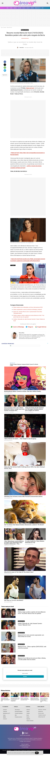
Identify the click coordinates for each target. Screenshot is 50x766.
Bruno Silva (22, 47)
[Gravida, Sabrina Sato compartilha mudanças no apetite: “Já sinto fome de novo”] (5, 695)
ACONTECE (28, 706)
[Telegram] (5, 70)
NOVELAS (16, 706)
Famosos (2, 696)
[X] (5, 64)
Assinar (25, 676)
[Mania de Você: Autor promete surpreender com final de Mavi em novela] (8, 636)
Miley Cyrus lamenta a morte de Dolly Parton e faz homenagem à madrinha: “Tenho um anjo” (44, 700)
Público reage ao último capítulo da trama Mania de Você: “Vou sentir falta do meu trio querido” (28, 316)
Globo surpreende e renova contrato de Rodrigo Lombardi (27, 309)
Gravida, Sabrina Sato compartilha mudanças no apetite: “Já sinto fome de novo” (5, 699)
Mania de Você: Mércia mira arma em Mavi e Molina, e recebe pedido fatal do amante (32, 658)
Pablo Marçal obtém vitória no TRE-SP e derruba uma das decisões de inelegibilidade (15, 699)
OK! (37, 752)
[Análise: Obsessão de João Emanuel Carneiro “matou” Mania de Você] (8, 624)
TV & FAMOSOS (5, 706)
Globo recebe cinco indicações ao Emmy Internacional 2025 (28, 307)
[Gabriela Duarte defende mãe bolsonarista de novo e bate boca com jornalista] (34, 695)
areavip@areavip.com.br (25, 745)
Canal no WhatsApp (18, 327)
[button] (43, 3)
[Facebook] (5, 62)
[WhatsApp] (5, 67)
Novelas (4, 27)
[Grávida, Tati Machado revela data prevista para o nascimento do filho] (25, 695)
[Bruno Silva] (18, 47)
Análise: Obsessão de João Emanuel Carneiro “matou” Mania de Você (29, 320)
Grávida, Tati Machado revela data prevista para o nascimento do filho (25, 699)
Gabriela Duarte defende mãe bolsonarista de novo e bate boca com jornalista (34, 699)
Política (12, 696)
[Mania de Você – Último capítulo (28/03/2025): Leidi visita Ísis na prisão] (8, 648)
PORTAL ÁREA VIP (41, 706)
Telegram (30, 327)
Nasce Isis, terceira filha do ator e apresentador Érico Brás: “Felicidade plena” (27, 312)
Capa (2, 27)
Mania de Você (9, 27)
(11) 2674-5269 (25, 747)
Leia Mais (32, 752)
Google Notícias (41, 327)
